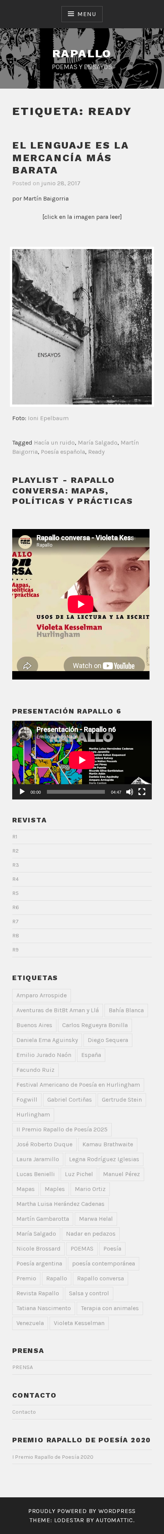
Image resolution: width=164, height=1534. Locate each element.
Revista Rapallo (37, 1293)
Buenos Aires (34, 1025)
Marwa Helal (96, 1218)
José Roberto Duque (44, 1144)
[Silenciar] (129, 792)
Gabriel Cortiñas (69, 1099)
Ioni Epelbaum (48, 418)
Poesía (112, 1248)
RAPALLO (82, 53)
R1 (14, 836)
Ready (96, 451)
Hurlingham (33, 1114)
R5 (15, 893)
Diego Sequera (108, 1040)
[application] (82, 760)
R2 (15, 851)
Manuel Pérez (121, 1174)
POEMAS (82, 1248)
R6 (15, 907)
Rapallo (56, 1278)
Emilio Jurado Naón (43, 1054)
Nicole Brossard (38, 1248)
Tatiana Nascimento (43, 1308)
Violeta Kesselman (79, 1323)
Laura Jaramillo (37, 1159)
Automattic (114, 1520)
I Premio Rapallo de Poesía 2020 (52, 1457)
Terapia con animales (110, 1308)
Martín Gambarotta (42, 1218)
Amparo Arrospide (41, 995)
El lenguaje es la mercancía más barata (70, 157)
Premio (26, 1278)
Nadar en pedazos (91, 1233)
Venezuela (30, 1323)
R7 (15, 921)
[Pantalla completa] (142, 792)
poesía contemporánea (103, 1263)
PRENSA (22, 1367)
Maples (55, 1189)
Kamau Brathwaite (107, 1144)
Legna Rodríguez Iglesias (104, 1159)
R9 (15, 950)
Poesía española (63, 451)
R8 (15, 935)
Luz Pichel (79, 1174)
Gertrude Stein (122, 1099)
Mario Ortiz (90, 1189)
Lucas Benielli (35, 1174)
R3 (15, 865)
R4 (15, 879)
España (91, 1054)
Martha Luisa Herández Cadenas (60, 1203)
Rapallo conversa (100, 1278)
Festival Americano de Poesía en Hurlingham (78, 1084)
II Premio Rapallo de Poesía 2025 (62, 1129)
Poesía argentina (39, 1263)
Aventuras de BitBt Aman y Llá (57, 1010)
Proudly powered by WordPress (82, 1511)
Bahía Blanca (126, 1010)
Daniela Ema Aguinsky (47, 1040)
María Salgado (97, 442)
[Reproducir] (22, 792)
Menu (86, 14)
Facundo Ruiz (35, 1069)
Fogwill (26, 1099)
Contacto (24, 1412)
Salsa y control (89, 1293)
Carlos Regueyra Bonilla (95, 1025)
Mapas (25, 1189)
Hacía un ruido (54, 442)
